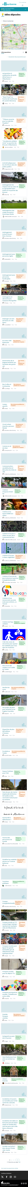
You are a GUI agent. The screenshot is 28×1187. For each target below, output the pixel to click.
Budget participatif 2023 (7, 8)
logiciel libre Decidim (14, 1185)
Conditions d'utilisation (6, 1173)
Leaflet (11, 49)
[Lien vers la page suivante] (17, 1160)
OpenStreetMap (18, 49)
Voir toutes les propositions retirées (9, 1168)
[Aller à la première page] (10, 3)
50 (19, 1162)
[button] (13, 24)
